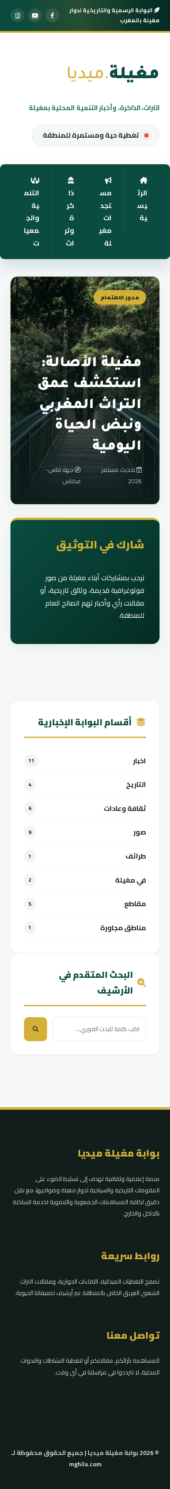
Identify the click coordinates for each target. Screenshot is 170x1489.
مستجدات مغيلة (105, 217)
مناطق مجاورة (123, 927)
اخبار (139, 761)
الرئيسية (142, 205)
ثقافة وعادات (125, 808)
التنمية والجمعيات (31, 217)
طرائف (136, 856)
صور (139, 832)
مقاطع (135, 903)
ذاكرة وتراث (69, 217)
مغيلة (113, 75)
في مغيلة (130, 880)
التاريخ (136, 784)
